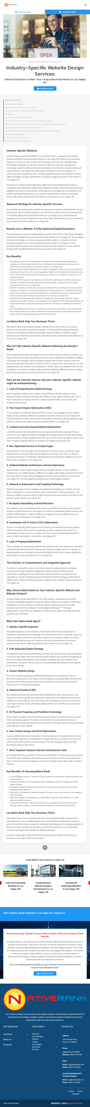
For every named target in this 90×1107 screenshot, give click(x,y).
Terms (80, 1091)
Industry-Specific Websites (14, 104)
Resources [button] (36, 1047)
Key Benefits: (9, 114)
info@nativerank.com (76, 1065)
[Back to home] (11, 5)
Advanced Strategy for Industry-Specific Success (21, 107)
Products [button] (7, 1044)
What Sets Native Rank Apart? (15, 134)
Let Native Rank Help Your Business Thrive (19, 117)
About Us (35, 1034)
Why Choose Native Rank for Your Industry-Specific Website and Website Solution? (32, 131)
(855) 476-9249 (76, 1055)
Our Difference (37, 1036)
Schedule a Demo (69, 12)
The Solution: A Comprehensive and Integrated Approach (23, 127)
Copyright (75, 1094)
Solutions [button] (7, 1034)
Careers (35, 1042)
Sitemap (35, 1049)
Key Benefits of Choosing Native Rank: (18, 138)
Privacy (71, 1091)
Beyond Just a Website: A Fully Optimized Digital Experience (25, 111)
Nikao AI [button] (7, 1039)
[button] (86, 5)
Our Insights (36, 1044)
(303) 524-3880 (74, 1052)
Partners (35, 1039)
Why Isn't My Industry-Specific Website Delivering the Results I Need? (28, 121)
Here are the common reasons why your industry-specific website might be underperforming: (35, 124)
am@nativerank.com (76, 1080)
